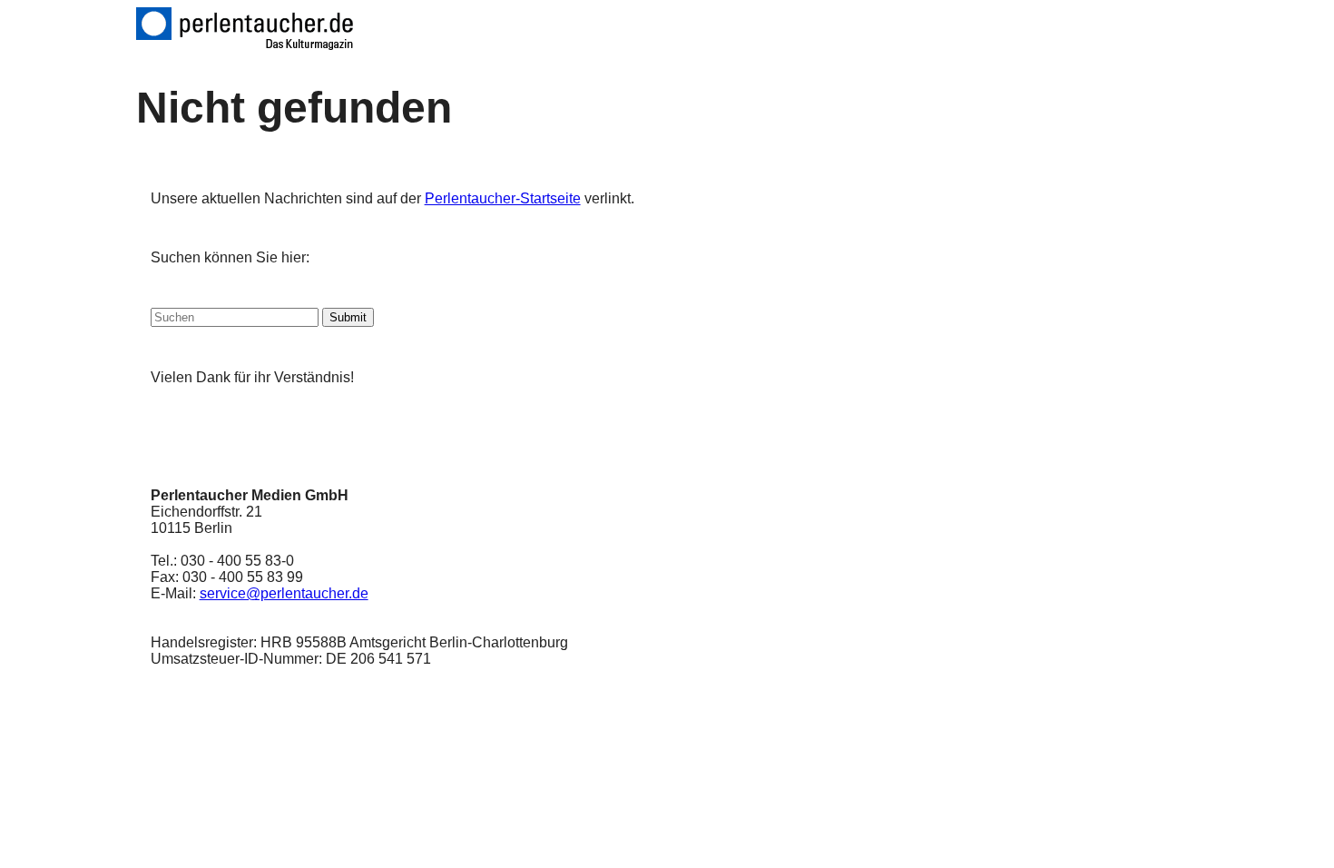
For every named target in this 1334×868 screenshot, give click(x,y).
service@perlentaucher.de (284, 593)
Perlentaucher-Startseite (503, 198)
